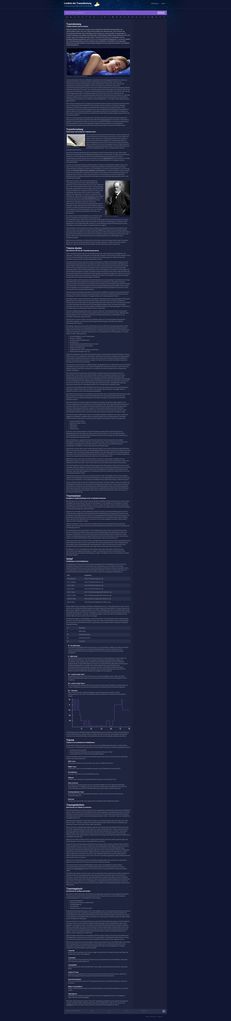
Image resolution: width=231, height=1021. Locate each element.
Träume (68, 416)
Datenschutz (153, 1016)
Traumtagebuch (79, 868)
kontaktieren (70, 1005)
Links (163, 3)
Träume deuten (104, 119)
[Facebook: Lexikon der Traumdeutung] (164, 1012)
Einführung (154, 3)
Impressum (160, 1016)
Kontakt (147, 1016)
